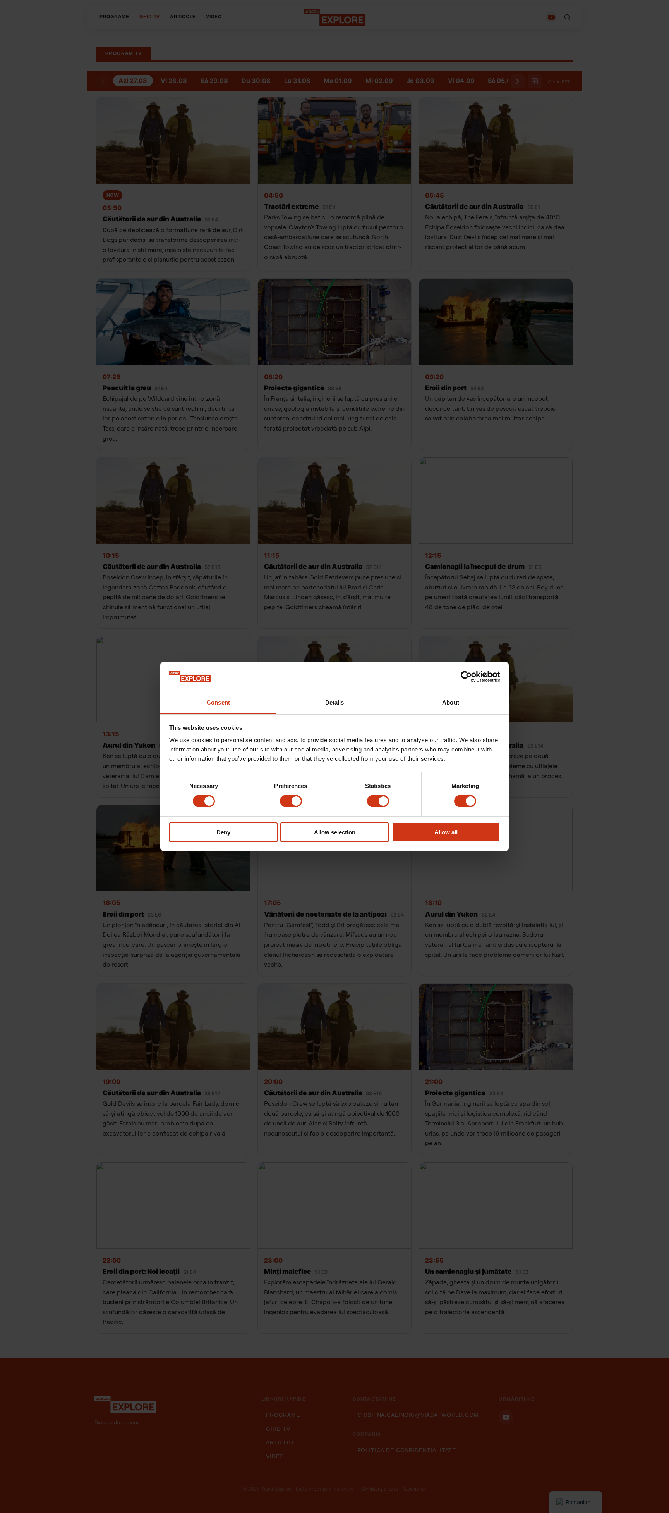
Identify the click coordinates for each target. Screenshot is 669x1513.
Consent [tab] (218, 702)
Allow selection (334, 832)
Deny (223, 832)
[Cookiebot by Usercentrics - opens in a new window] (466, 676)
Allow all (446, 832)
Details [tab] (334, 702)
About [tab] (450, 702)
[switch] (291, 801)
